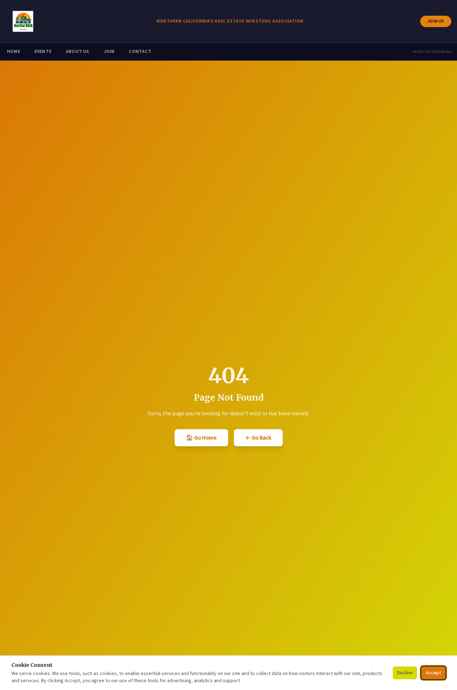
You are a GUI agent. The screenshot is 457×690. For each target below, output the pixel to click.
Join (109, 52)
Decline (405, 672)
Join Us (439, 22)
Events (43, 52)
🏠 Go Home (201, 438)
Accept (433, 672)
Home (13, 52)
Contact (140, 52)
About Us (78, 52)
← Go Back (258, 438)
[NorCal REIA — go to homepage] (23, 21)
